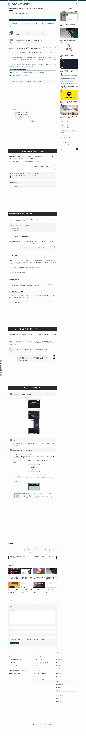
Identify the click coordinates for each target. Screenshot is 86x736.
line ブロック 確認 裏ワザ (65, 137)
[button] (12, 550)
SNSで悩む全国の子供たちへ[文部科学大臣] (18, 670)
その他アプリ (61, 693)
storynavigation (28, 59)
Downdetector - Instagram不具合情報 (18, 272)
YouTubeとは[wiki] (13, 665)
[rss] (77, 0)
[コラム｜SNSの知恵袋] (19, 4)
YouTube (60, 687)
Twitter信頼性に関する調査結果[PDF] (17, 659)
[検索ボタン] (77, 4)
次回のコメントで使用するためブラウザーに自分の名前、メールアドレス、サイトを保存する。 (28, 639)
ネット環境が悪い (19, 119)
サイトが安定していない (16, 230)
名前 (11, 625)
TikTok (59, 681)
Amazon (59, 656)
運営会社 (51, 724)
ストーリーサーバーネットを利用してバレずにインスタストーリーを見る (26, 72)
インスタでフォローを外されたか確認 (19, 75)
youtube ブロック (64, 135)
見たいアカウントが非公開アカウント (23, 116)
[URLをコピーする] (1, 375)
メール (11, 630)
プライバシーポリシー (39, 724)
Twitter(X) (60, 684)
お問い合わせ (46, 724)
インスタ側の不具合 (19, 117)
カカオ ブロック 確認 (65, 127)
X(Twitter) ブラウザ (64, 125)
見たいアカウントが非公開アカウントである (20, 225)
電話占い (59, 701)
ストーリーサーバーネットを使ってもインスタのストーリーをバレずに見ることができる (32, 301)
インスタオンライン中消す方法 (66, 140)
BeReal (59, 659)
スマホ (59, 698)
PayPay (59, 673)
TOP (33, 724)
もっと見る (33, 121)
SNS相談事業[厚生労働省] (14, 673)
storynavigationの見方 (21, 64)
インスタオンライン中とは (66, 144)
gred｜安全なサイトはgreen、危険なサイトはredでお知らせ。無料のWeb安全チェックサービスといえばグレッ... (33, 475)
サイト (11, 634)
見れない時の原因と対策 (33, 64)
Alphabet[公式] (12, 668)
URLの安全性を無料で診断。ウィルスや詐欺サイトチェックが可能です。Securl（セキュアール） (37, 494)
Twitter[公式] (11, 656)
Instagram (11, 10)
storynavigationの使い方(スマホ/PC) (21, 112)
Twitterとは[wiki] (12, 662)
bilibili (59, 662)
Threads (60, 679)
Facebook (60, 665)
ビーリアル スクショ (64, 142)
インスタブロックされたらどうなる (67, 130)
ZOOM (59, 690)
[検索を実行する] (77, 149)
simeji (59, 676)
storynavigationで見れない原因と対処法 (22, 114)
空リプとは (63, 132)
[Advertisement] (32, 95)
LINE (59, 670)
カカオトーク (60, 695)
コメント (12, 610)
